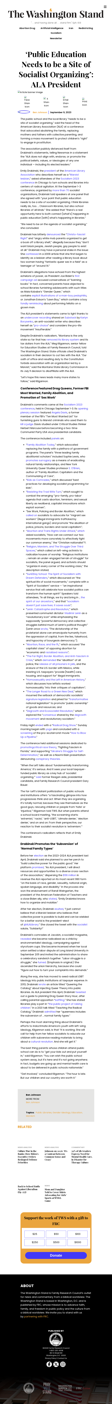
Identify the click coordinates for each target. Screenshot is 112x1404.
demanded (49, 660)
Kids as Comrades (38, 480)
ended (39, 725)
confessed (32, 254)
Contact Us (62, 1358)
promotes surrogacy (38, 460)
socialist (82, 924)
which (81, 531)
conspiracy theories (48, 759)
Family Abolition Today (40, 444)
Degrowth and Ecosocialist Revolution (50, 711)
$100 (77, 1234)
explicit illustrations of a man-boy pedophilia (59, 295)
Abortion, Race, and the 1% (43, 644)
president (50, 170)
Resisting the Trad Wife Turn (44, 491)
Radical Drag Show (64, 725)
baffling (59, 1000)
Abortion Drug (27, 28)
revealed (25, 938)
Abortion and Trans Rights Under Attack (51, 531)
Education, (76, 1112)
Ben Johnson (40, 112)
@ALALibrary (31, 924)
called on (31, 515)
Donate (56, 1255)
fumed (42, 962)
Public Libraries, (44, 1112)
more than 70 (60, 190)
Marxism (30, 1116)
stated (53, 898)
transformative (79, 699)
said (38, 777)
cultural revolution (42, 1041)
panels (55, 438)
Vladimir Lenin (72, 613)
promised (38, 867)
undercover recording (37, 317)
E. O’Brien (74, 468)
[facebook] (27, 102)
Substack (70, 317)
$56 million (69, 875)
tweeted (81, 992)
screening (26, 733)
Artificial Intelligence (52, 28)
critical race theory (45, 747)
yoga (49, 729)
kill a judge (26, 424)
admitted (50, 1011)
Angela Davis (59, 412)
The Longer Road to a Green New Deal (50, 691)
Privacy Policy (50, 1358)
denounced (53, 234)
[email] (65, 102)
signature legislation (38, 699)
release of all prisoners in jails (57, 664)
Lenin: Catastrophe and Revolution (48, 609)
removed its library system (62, 339)
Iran (71, 28)
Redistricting (86, 28)
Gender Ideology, (62, 1112)
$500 (56, 1242)
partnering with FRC (36, 1316)
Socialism (56, 33)
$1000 (77, 1242)
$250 (34, 1242)
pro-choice (41, 325)
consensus (49, 715)
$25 (34, 1234)
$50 (56, 1234)
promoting (26, 747)
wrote (44, 628)
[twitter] (46, 102)
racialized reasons (56, 652)
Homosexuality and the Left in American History (55, 679)
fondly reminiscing (31, 303)
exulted (58, 909)
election (39, 855)
